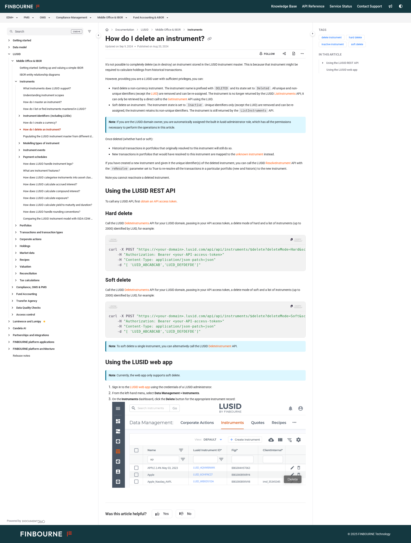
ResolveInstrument (278, 163)
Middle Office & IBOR (29, 61)
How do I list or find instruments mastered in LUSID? (54, 109)
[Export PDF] (293, 54)
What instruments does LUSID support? (47, 88)
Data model (20, 47)
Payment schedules (35, 157)
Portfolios (26, 225)
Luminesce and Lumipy (27, 321)
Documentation (124, 29)
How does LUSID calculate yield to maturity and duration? (57, 204)
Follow (269, 53)
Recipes (25, 259)
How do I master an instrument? (42, 102)
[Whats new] (390, 6)
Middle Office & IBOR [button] (110, 17)
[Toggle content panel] (312, 33)
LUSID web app (140, 387)
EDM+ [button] (9, 17)
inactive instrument (333, 44)
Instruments (27, 81)
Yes (166, 514)
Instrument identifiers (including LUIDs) (47, 115)
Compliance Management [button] (71, 17)
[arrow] (323, 63)
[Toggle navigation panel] (98, 35)
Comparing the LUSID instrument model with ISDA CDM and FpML (58, 218)
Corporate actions (31, 239)
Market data (27, 252)
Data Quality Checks (28, 307)
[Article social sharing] (284, 54)
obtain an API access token (159, 201)
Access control (25, 314)
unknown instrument (249, 154)
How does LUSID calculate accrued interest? (50, 184)
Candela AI (19, 328)
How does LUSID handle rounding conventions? (51, 211)
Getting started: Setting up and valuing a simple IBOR (51, 67)
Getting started (22, 40)
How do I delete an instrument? (42, 129)
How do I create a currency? (40, 122)
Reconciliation (28, 273)
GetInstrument (177, 99)
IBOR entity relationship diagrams (40, 74)
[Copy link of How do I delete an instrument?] (209, 39)
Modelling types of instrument (41, 143)
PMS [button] (27, 17)
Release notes (21, 355)
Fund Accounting (26, 294)
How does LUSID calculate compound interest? (51, 191)
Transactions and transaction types (41, 232)
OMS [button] (43, 17)
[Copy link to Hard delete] (139, 213)
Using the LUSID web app (341, 69)
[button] (45, 31)
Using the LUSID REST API (342, 62)
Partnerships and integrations (31, 335)
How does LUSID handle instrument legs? (48, 163)
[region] (205, 253)
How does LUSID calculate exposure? (45, 198)
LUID (154, 93)
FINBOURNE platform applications (33, 342)
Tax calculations (30, 280)
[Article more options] (302, 54)
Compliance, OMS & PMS (31, 287)
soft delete (357, 44)
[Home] (22, 6)
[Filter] (89, 31)
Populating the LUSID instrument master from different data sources (58, 136)
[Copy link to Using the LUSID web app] (179, 362)
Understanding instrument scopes (43, 95)
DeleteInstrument (219, 346)
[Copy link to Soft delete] (137, 280)
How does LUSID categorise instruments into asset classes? (58, 177)
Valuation (25, 266)
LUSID (17, 54)
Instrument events (34, 150)
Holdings (25, 246)
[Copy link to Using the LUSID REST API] (182, 191)
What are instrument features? (41, 170)
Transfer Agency (26, 300)
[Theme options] (400, 6)
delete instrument (332, 37)
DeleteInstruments (137, 223)
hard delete (355, 37)
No (189, 514)
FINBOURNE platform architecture (34, 348)
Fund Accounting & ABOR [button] (148, 17)
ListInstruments (285, 93)
